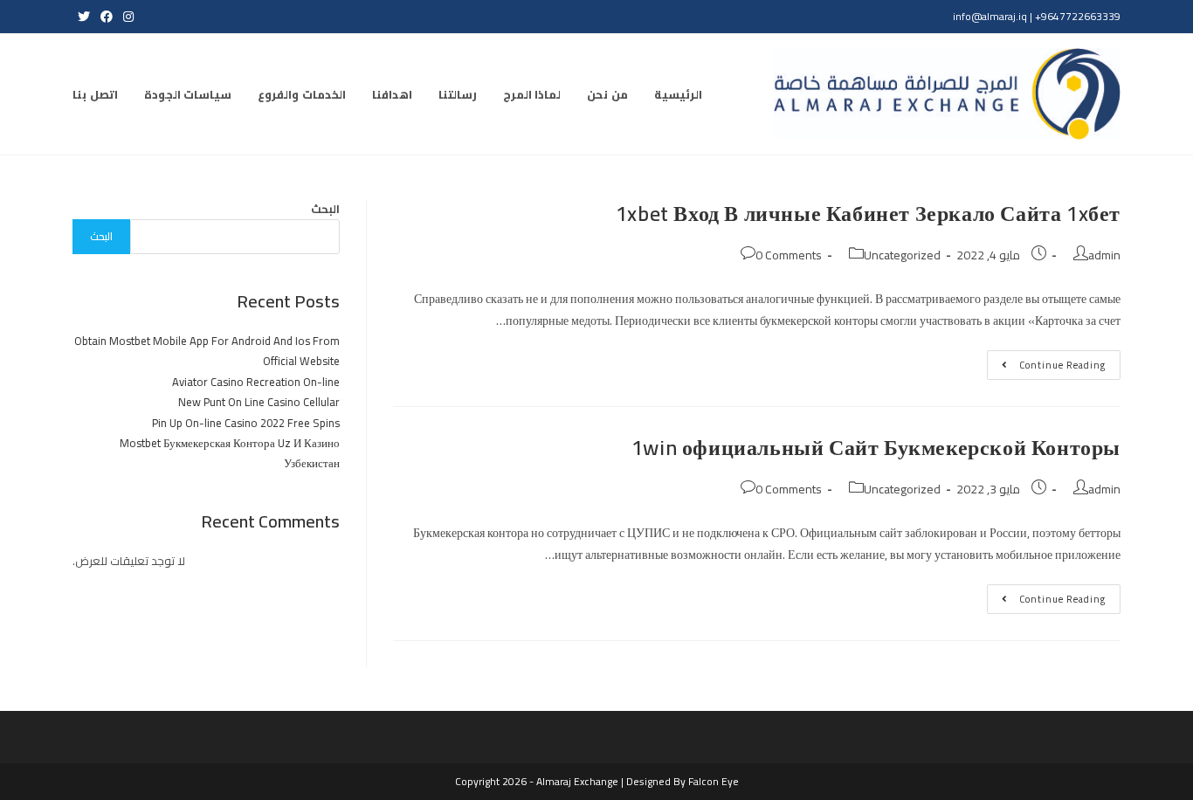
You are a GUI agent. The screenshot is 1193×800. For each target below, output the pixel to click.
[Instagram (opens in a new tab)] (126, 16)
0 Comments (788, 255)
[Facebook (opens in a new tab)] (106, 16)
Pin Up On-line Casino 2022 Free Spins (246, 422)
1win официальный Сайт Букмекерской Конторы (876, 447)
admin (1104, 255)
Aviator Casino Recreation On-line (256, 381)
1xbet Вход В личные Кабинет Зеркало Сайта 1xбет (868, 213)
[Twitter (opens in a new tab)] (83, 16)
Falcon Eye (713, 781)
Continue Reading (1046, 367)
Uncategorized (902, 255)
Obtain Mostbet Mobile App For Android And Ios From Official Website (207, 350)
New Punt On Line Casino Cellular (259, 401)
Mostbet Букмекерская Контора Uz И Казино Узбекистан (230, 452)
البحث (325, 208)
